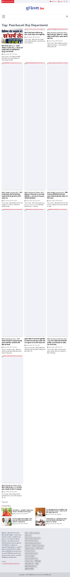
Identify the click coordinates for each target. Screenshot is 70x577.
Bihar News (28, 535)
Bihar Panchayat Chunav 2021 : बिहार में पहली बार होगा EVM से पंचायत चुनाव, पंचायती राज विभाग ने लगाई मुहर (12, 487)
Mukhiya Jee (32, 574)
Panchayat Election (30, 551)
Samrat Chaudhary (29, 556)
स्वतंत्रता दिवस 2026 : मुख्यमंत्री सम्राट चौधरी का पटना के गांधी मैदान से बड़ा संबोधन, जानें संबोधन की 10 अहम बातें (56, 520)
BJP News (27, 545)
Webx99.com (47, 574)
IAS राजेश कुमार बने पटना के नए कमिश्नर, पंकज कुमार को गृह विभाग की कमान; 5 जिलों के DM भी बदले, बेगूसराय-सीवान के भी (56, 511)
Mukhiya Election (29, 548)
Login (60, 1)
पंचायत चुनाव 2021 (29, 563)
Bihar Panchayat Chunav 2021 (32, 538)
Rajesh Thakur (6, 54)
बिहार (37, 563)
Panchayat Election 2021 (31, 553)
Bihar (26, 533)
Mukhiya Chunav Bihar (38, 545)
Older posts (5, 502)
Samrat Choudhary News (31, 558)
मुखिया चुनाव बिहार (29, 569)
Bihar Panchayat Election (31, 540)
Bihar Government (34, 533)
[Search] (67, 16)
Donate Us (54, 1)
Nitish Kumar (39, 548)
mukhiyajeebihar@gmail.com (11, 563)
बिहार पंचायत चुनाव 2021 (30, 566)
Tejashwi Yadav (29, 561)
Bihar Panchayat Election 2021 (32, 543)
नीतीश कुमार (37, 561)
